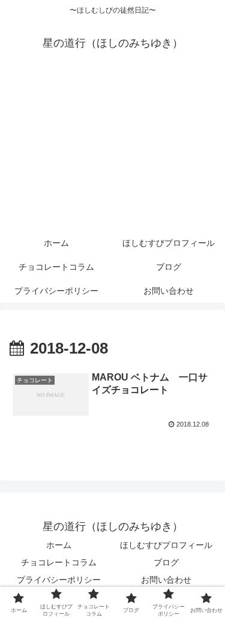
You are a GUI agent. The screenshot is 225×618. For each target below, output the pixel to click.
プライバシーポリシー (59, 579)
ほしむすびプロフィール (166, 545)
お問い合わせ (166, 579)
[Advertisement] (112, 151)
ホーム (58, 545)
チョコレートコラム (59, 562)
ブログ (166, 562)
